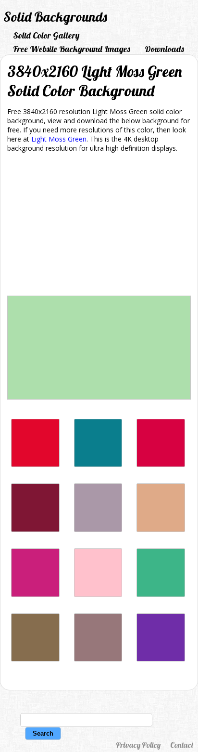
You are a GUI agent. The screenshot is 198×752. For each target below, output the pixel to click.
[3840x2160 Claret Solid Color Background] (35, 529)
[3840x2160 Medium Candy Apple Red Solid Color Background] (35, 464)
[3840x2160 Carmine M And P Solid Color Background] (160, 464)
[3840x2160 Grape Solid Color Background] (160, 658)
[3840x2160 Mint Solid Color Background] (160, 594)
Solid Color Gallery (46, 35)
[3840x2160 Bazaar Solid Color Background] (98, 658)
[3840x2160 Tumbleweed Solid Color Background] (160, 529)
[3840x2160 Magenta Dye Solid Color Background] (35, 594)
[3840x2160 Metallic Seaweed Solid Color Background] (98, 464)
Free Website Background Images (71, 48)
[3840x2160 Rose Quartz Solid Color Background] (98, 529)
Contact (181, 745)
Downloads (164, 48)
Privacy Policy (138, 745)
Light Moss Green (59, 138)
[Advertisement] (99, 225)
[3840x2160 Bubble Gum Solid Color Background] (98, 594)
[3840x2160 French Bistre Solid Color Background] (35, 658)
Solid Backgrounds (55, 16)
